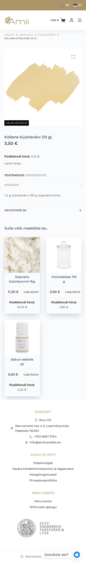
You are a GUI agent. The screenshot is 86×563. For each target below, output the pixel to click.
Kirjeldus (11, 184)
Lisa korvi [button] (31, 292)
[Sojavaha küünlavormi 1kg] (22, 255)
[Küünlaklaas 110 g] (64, 255)
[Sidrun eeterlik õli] (22, 337)
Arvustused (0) (15, 210)
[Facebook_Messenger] (77, 555)
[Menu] (80, 20)
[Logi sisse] (72, 20)
